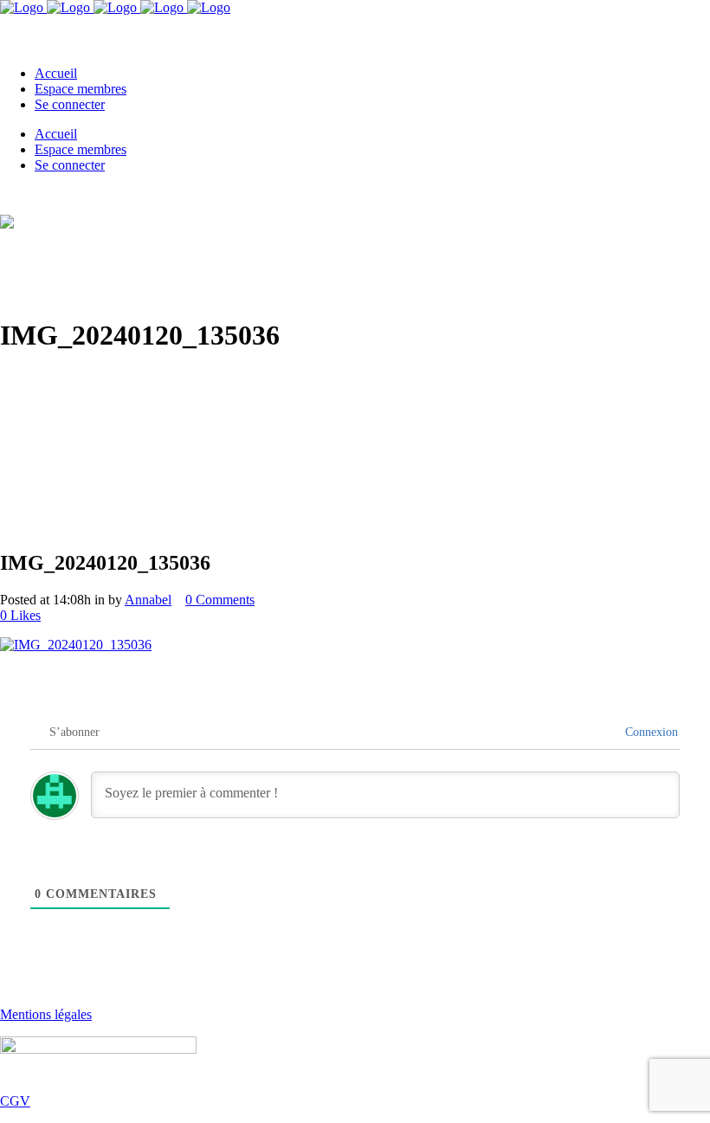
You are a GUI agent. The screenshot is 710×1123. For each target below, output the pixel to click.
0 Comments (220, 599)
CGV (15, 1101)
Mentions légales (46, 1014)
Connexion (650, 732)
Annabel (148, 599)
